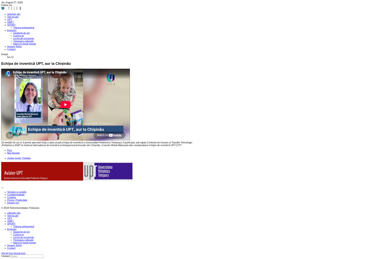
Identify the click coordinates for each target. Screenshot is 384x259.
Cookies (11, 197)
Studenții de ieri (21, 33)
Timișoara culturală (23, 41)
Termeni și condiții (16, 192)
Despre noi (13, 203)
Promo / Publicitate (17, 200)
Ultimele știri (13, 14)
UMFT (10, 22)
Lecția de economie (23, 38)
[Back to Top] (2, 187)
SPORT (11, 25)
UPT (9, 19)
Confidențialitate (16, 194)
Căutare (5, 256)
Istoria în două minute (24, 44)
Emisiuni (11, 30)
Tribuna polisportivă (23, 27)
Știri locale (12, 17)
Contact (11, 49)
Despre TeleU (14, 46)
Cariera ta (18, 35)
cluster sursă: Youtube (19, 158)
